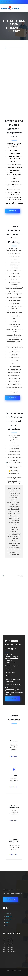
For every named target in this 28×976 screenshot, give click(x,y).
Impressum (8, 913)
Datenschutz (8, 916)
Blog (6, 925)
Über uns (7, 922)
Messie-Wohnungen (14, 806)
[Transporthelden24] (11, 7)
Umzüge (14, 775)
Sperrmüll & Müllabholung (14, 841)
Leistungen (8, 919)
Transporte (14, 741)
